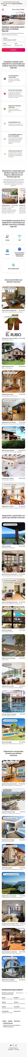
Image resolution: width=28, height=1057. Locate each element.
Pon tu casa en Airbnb (18, 9)
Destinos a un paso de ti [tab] (8, 993)
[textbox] (7, 45)
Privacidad (10, 1049)
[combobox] (13, 40)
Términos (16, 1049)
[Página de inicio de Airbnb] (3, 9)
